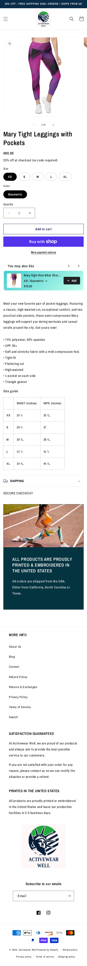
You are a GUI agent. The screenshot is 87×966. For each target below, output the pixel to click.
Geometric (15, 194)
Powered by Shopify (47, 949)
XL (65, 177)
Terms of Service (20, 707)
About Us (15, 647)
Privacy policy (24, 956)
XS (10, 177)
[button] (5, 19)
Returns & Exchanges (23, 687)
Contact (14, 667)
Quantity (8, 204)
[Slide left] (34, 125)
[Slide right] (53, 125)
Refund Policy (18, 677)
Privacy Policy (18, 697)
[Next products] (79, 266)
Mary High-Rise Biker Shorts (42, 275)
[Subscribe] (69, 896)
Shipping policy (66, 956)
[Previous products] (69, 266)
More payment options (43, 252)
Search (13, 717)
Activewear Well (27, 949)
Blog (12, 657)
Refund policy (70, 949)
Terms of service (45, 956)
